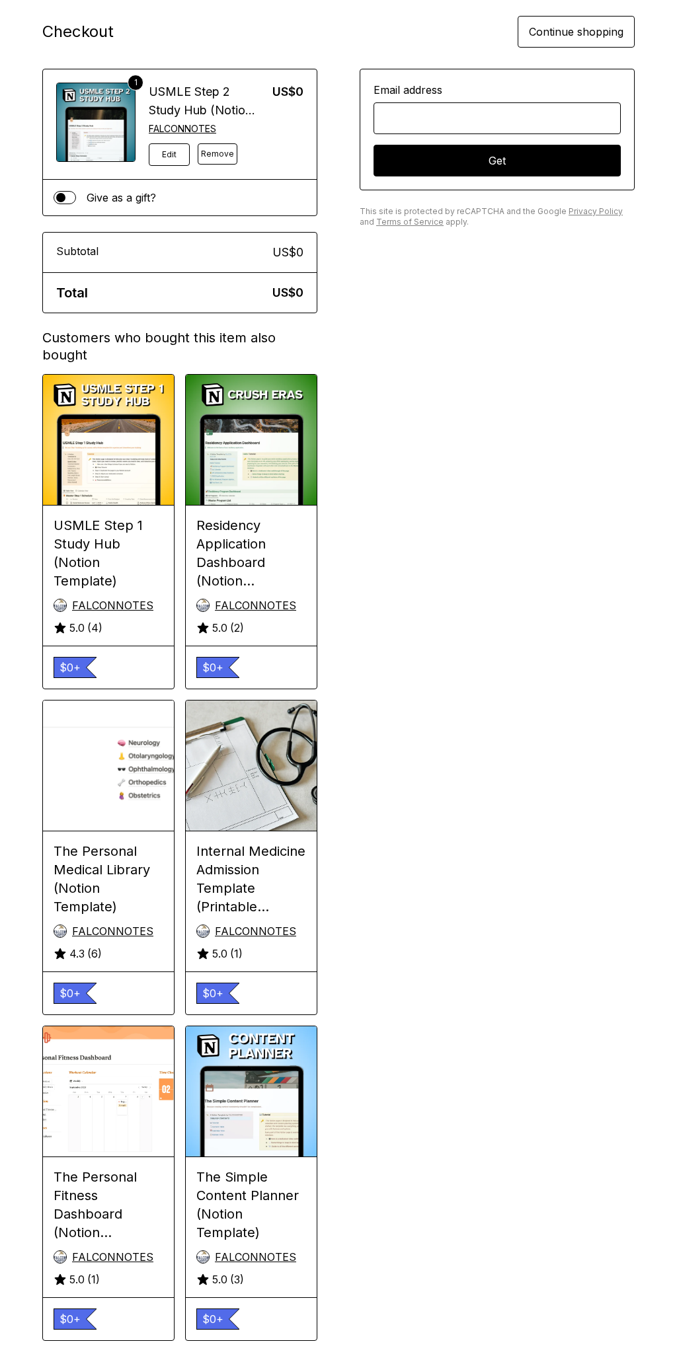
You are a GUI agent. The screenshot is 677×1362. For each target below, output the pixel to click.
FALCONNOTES (182, 128)
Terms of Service (410, 222)
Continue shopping (576, 31)
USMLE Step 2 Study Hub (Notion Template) (200, 110)
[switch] (65, 197)
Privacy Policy (596, 211)
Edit (169, 154)
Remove (217, 154)
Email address (408, 89)
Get (497, 160)
